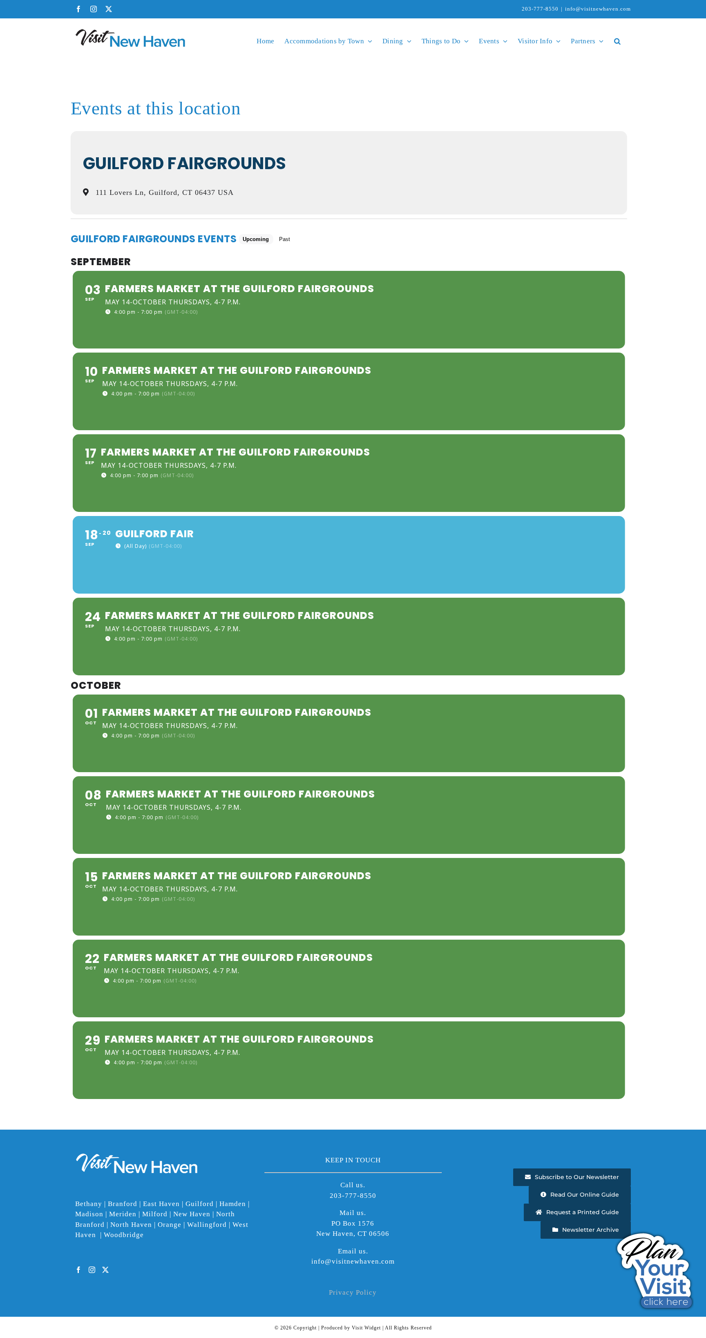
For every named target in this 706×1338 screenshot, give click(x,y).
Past (284, 239)
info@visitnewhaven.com (598, 9)
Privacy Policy (353, 1292)
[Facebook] (78, 1270)
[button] (617, 40)
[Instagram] (92, 1270)
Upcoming (256, 239)
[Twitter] (105, 1270)
